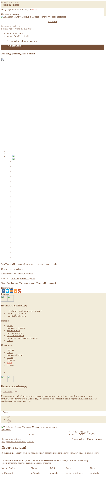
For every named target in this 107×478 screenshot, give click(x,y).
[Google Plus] (19, 291)
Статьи (10, 357)
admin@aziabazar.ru (17, 316)
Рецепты (11, 360)
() (8, 417)
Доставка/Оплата (15, 355)
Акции (10, 325)
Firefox (93, 468)
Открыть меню (15, 46)
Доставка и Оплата (16, 328)
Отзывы (10, 365)
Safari (52, 468)
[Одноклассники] (15, 291)
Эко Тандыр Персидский (23, 278)
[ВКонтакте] (3, 291)
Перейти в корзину (10, 14)
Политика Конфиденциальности (22, 338)
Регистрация (13, 2)
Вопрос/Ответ (13, 330)
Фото (9, 362)
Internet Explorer (9, 468)
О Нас (10, 340)
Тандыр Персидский (46, 283)
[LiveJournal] (23, 291)
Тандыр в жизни (27, 283)
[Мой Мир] (11, 291)
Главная (10, 350)
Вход (3, 2)
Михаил (12, 273)
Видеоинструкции (15, 333)
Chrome (34, 468)
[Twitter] (7, 291)
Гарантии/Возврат (15, 335)
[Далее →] (45, 146)
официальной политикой (13, 399)
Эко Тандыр (12, 283)
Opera (68, 468)
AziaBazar (7, 391)
